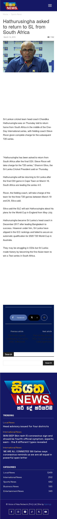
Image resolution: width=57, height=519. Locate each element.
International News (12, 432)
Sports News (16, 14)
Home (5, 14)
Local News (9, 422)
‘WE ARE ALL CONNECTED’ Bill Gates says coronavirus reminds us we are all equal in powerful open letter (27, 454)
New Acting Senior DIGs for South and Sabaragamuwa (42, 338)
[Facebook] (11, 511)
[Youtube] (45, 511)
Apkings (47, 504)
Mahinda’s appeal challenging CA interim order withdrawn (17, 338)
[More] (44, 318)
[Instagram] (18, 511)
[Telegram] (25, 511)
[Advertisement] (28, 95)
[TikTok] (32, 511)
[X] (38, 511)
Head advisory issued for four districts (26, 426)
